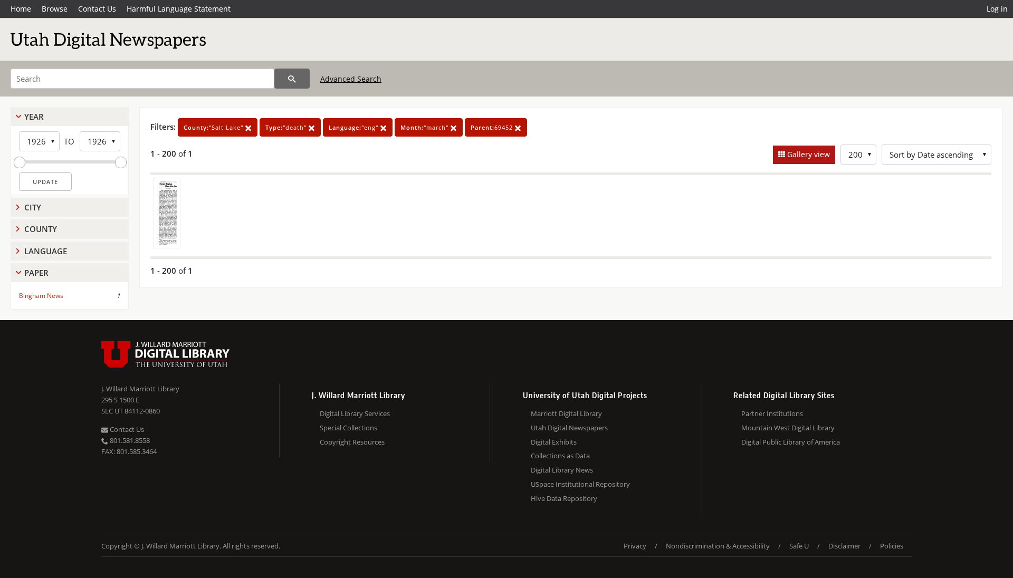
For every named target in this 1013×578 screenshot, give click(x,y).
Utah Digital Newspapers (569, 427)
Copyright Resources (352, 442)
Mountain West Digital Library (788, 427)
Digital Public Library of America (790, 442)
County (40, 229)
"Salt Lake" (214, 127)
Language (45, 251)
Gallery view (807, 154)
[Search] (292, 79)
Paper (36, 272)
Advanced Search (350, 79)
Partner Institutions (772, 413)
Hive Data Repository (564, 498)
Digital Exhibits (554, 442)
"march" (425, 127)
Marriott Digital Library (566, 413)
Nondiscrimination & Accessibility (718, 546)
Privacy (635, 546)
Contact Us (97, 9)
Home (21, 9)
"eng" (354, 127)
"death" (287, 127)
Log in (997, 9)
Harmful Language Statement (179, 9)
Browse (55, 9)
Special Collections (348, 427)
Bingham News (41, 295)
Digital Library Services (355, 413)
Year (34, 116)
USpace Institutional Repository (580, 484)
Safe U (799, 546)
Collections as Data (560, 455)
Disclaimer (844, 546)
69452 (493, 127)
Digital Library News (562, 470)
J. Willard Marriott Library (140, 388)
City (32, 207)
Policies (891, 546)
